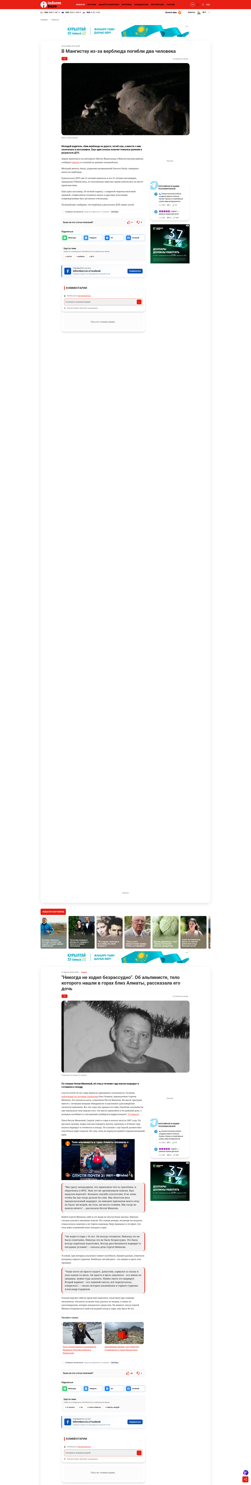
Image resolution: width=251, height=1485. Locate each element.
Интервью (127, 5)
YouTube (171, 5)
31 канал (71, 1407)
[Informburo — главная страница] (51, 4)
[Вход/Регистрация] (202, 4)
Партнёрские (157, 5)
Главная (44, 20)
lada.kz (75, 162)
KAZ (208, 5)
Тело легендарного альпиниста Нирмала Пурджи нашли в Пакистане (79, 1349)
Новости (80, 5)
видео (84, 972)
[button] (199, 12)
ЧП (81, 1407)
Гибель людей (113, 1407)
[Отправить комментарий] (139, 302)
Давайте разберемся (109, 5)
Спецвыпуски (141, 5)
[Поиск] (197, 4)
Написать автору (181, 59)
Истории (91, 5)
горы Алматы (95, 1407)
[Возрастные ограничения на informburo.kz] (192, 4)
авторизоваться (84, 295)
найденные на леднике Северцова (79, 1096)
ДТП (92, 257)
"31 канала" (133, 1114)
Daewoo (81, 257)
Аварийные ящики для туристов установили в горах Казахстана (122, 1348)
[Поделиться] (245, 1479)
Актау (69, 257)
